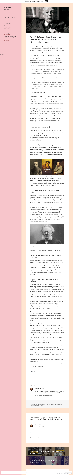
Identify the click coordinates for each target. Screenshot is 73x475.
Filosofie (56, 404)
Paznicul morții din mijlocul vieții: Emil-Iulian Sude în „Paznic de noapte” (10, 38)
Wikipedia (58, 264)
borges (48, 404)
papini (39, 405)
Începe (46, 1)
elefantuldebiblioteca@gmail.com (10, 17)
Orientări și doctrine (56, 403)
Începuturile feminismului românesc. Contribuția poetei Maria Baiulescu (9, 27)
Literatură (51, 403)
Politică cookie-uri (22, 473)
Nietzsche (36, 405)
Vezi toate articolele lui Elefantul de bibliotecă (43, 395)
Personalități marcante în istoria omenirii (37, 404)
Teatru (42, 405)
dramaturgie (52, 404)
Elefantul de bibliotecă (7, 8)
